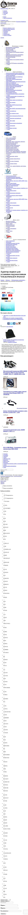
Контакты (5, 12)
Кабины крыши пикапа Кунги (13, 145)
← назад (8, 58)
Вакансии (5, 460)
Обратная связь (6, 458)
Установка (5, 455)
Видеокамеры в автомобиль (12, 47)
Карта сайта (3, 481)
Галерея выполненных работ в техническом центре (15, 463)
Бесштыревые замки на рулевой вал (14, 76)
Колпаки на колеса (10, 221)
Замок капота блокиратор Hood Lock (14, 85)
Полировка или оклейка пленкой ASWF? (12, 318)
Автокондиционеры (10, 139)
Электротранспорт (10, 224)
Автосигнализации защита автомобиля (15, 73)
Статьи (5, 464)
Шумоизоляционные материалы (13, 55)
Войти (4, 16)
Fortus (4, 467)
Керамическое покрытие (11, 244)
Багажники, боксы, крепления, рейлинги (15, 141)
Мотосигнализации (10, 91)
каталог (2, 37)
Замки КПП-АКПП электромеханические (15, 81)
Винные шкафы (9, 49)
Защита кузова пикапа (11, 183)
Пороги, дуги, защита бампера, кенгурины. (16, 151)
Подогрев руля (9, 186)
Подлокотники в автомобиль (12, 150)
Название (11, 326)
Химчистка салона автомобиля (13, 250)
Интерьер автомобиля (11, 144)
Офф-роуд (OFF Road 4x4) (12, 185)
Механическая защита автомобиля (14, 90)
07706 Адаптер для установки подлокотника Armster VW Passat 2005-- (13, 340)
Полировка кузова (10, 245)
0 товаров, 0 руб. (4, 20)
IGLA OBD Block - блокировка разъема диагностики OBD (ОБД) (15, 448)
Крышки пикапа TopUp (11, 147)
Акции (4, 457)
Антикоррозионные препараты (13, 177)
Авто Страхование (10, 240)
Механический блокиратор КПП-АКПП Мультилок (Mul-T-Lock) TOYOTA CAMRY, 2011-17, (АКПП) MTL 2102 (15, 372)
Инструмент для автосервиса (12, 184)
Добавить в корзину (12, 342)
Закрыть (2, 482)
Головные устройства (11, 51)
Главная (5, 10)
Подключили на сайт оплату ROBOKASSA (13, 319)
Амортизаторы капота (11, 175)
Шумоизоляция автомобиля (12, 251)
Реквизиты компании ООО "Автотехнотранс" (11, 476)
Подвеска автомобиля (11, 222)
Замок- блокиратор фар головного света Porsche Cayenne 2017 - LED (15, 411)
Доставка (5, 13)
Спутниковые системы (11, 92)
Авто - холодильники (11, 137)
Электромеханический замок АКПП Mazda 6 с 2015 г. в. (14, 430)
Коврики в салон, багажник (12, 146)
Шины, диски (9, 223)
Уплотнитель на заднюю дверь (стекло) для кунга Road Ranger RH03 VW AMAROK (14, 393)
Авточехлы (8, 140)
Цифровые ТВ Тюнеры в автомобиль (14, 54)
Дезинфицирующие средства (12, 243)
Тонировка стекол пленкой (12, 249)
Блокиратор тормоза (10, 78)
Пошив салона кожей (11, 247)
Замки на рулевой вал (11, 82)
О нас (4, 14)
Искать (2, 25)
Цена (7, 326)
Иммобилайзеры (10, 89)
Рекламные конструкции (11, 248)
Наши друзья (6, 461)
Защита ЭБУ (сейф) (10, 87)
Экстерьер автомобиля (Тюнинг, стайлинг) (16, 152)
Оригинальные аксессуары (12, 149)
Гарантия (5, 456)
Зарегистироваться (7, 18)
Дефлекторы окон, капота (12, 142)
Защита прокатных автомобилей (13, 86)
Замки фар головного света (12, 84)
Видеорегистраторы (10, 48)
